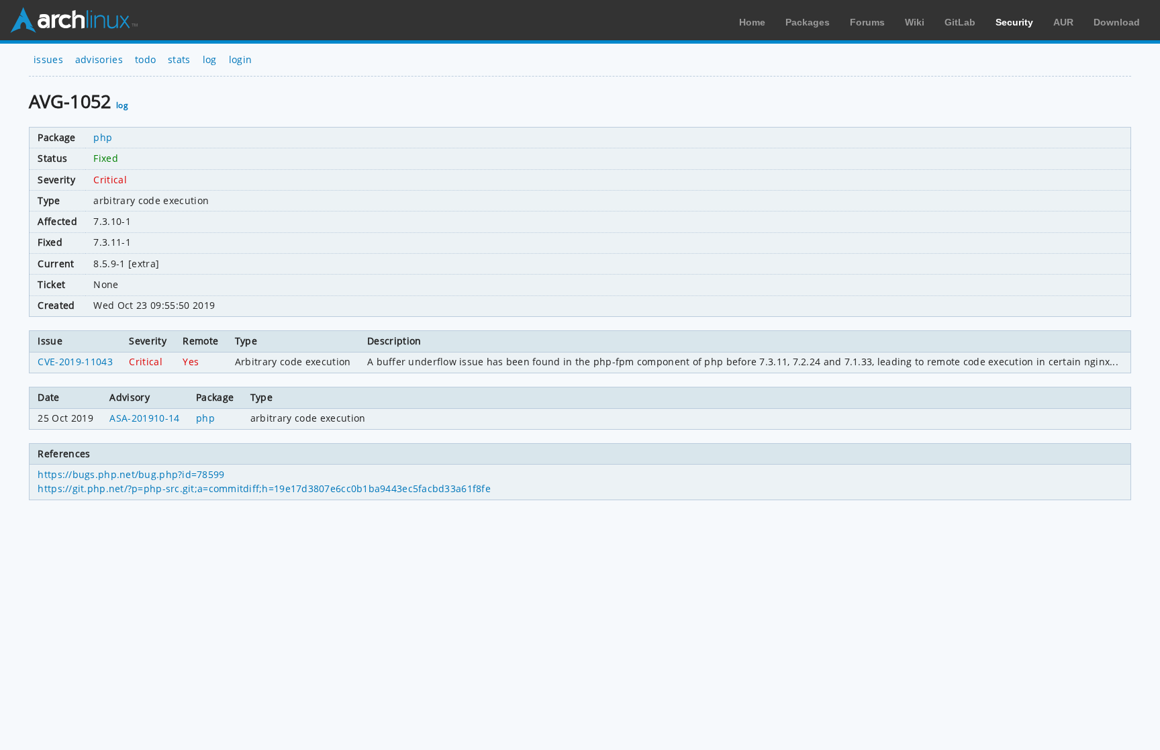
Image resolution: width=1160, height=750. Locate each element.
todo (145, 59)
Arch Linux (74, 20)
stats (179, 59)
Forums (867, 22)
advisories (99, 59)
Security (1014, 22)
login (240, 59)
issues (48, 59)
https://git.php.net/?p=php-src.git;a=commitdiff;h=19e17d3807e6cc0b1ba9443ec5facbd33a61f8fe (264, 488)
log (210, 59)
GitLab (960, 22)
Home (752, 22)
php (102, 137)
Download (1117, 22)
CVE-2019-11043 (75, 361)
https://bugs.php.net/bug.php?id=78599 (131, 474)
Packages (807, 22)
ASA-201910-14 (144, 418)
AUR (1063, 22)
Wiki (914, 22)
